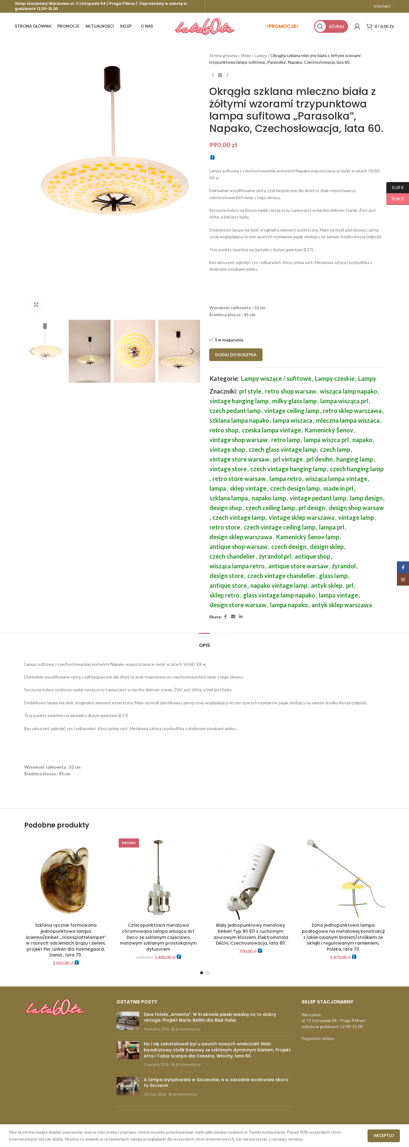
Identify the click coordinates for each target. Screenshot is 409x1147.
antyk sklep (326, 585)
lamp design (366, 498)
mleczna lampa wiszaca (348, 420)
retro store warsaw (239, 478)
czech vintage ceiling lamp (279, 527)
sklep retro (224, 595)
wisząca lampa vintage (336, 478)
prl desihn (319, 459)
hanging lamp (354, 459)
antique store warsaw (298, 566)
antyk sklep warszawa (342, 604)
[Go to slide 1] (201, 972)
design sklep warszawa (240, 536)
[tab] (204, 642)
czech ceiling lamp (270, 507)
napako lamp (269, 498)
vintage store (228, 468)
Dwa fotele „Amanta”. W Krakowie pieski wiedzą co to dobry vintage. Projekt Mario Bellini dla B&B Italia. (210, 1017)
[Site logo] (204, 26)
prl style (250, 391)
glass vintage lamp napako (279, 595)
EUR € (395, 187)
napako (362, 439)
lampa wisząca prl (344, 400)
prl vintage (288, 459)
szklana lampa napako (239, 420)
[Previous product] (212, 75)
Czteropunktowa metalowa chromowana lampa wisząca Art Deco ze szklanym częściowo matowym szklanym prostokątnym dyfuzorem (158, 937)
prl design (312, 507)
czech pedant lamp (235, 410)
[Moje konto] (357, 26)
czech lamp (335, 449)
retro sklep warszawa (352, 410)
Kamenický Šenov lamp (307, 536)
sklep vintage (248, 488)
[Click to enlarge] (36, 304)
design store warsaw (237, 604)
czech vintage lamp (239, 517)
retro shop (223, 430)
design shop (225, 507)
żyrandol (344, 566)
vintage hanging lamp (239, 400)
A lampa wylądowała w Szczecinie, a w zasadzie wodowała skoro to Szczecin (216, 1083)
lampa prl (331, 527)
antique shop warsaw (238, 546)
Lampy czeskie (335, 378)
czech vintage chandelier (281, 575)
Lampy (261, 55)
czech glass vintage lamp (282, 449)
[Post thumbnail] (128, 1022)
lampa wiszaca (292, 420)
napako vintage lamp (278, 585)
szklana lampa (228, 498)
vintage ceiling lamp (291, 410)
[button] (31, 351)
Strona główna (223, 55)
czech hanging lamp (357, 468)
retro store (224, 527)
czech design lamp (295, 488)
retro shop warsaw (290, 391)
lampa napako (289, 604)
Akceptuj (384, 1135)
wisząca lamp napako (348, 391)
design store (226, 575)
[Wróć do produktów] (220, 75)
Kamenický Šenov (329, 430)
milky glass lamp (294, 400)
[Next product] (227, 75)
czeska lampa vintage (271, 430)
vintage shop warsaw (238, 439)
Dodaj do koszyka (235, 354)
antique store (228, 585)
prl (349, 585)
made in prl (338, 488)
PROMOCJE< (284, 26)
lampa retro (285, 478)
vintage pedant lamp (318, 498)
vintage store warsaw (239, 459)
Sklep (246, 55)
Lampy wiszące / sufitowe (276, 378)
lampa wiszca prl (326, 439)
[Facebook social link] (225, 617)
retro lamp (285, 439)
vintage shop (227, 449)
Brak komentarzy (185, 1029)
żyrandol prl (275, 556)
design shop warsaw (356, 507)
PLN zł (395, 198)
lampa (217, 488)
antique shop (312, 556)
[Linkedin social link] (240, 617)
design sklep (327, 546)
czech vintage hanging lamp (288, 468)
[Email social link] (233, 617)
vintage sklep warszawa (302, 517)
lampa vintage (338, 595)
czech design (288, 546)
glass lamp (333, 575)
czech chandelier (232, 556)
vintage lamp (356, 517)
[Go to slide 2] (207, 972)
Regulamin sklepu (318, 1038)
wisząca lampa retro (237, 566)
